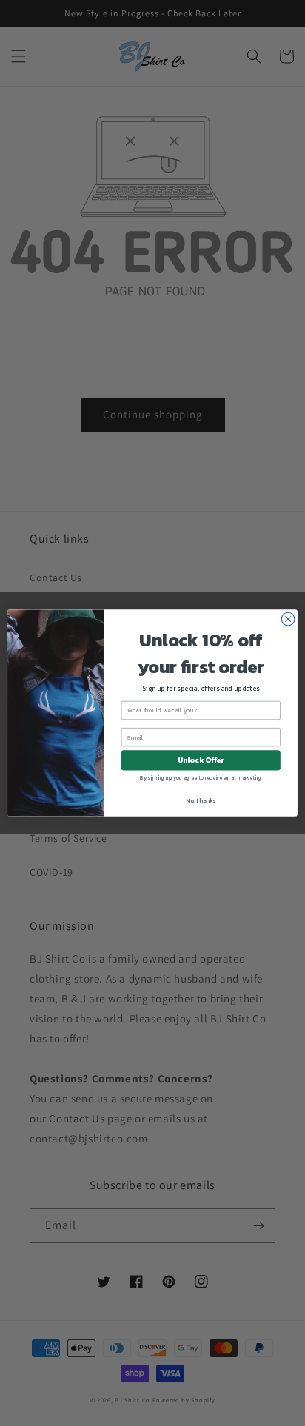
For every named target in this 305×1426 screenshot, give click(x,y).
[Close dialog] (288, 619)
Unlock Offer (201, 760)
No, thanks (200, 800)
